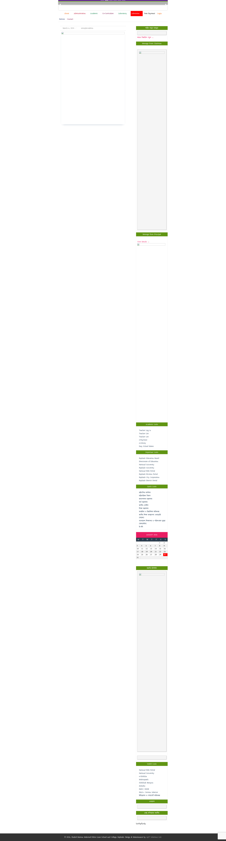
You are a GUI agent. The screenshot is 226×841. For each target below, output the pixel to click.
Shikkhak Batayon (146, 782)
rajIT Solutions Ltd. (154, 837)
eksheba (142, 786)
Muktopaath (143, 779)
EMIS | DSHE (144, 789)
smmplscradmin (86, 28)
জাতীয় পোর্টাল (143, 505)
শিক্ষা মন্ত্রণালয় (143, 508)
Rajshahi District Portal (148, 480)
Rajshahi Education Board (149, 458)
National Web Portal (147, 471)
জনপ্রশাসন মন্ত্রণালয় (145, 499)
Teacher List (144, 433)
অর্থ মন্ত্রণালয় (143, 502)
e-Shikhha (143, 776)
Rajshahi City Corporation (149, 477)
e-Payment (143, 440)
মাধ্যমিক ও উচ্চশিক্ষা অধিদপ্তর (149, 511)
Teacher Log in (145, 430)
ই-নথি (141, 526)
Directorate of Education (148, 461)
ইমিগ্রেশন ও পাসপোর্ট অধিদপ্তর (149, 795)
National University (146, 464)
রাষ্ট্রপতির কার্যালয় (145, 492)
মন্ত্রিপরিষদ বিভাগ (145, 495)
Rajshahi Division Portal (148, 474)
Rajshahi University (146, 467)
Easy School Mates (146, 446)
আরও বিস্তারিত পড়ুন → (145, 37)
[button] (60, 5)
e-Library (142, 443)
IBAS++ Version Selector (148, 792)
